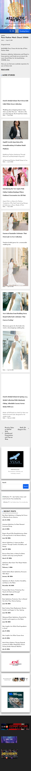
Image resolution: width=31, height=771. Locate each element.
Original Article (5, 44)
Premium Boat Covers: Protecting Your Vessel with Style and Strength (13, 591)
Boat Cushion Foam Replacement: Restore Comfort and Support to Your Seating (14, 609)
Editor (4, 115)
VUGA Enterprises (15, 469)
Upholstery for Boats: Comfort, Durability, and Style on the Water (14, 582)
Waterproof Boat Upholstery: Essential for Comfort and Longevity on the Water (14, 618)
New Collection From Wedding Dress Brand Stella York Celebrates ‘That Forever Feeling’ (15, 316)
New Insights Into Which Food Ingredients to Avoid (14, 627)
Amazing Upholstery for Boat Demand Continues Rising (13, 525)
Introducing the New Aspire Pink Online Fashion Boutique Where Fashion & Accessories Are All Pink (14, 192)
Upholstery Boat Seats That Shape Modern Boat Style (14, 563)
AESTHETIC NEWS (15, 20)
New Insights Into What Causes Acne (13, 635)
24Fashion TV (6, 502)
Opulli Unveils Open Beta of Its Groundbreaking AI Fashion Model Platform (14, 145)
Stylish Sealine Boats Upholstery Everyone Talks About (14, 572)
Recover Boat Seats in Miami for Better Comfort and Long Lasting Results (13, 554)
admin (2, 40)
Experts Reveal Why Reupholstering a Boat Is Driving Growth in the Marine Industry (14, 534)
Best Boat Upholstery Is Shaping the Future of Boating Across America (14, 516)
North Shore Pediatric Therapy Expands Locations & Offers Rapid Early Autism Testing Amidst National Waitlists (13, 644)
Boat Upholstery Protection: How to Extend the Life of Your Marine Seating (14, 600)
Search (4, 482)
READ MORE (5, 69)
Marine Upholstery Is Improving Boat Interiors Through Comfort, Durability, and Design (14, 544)
